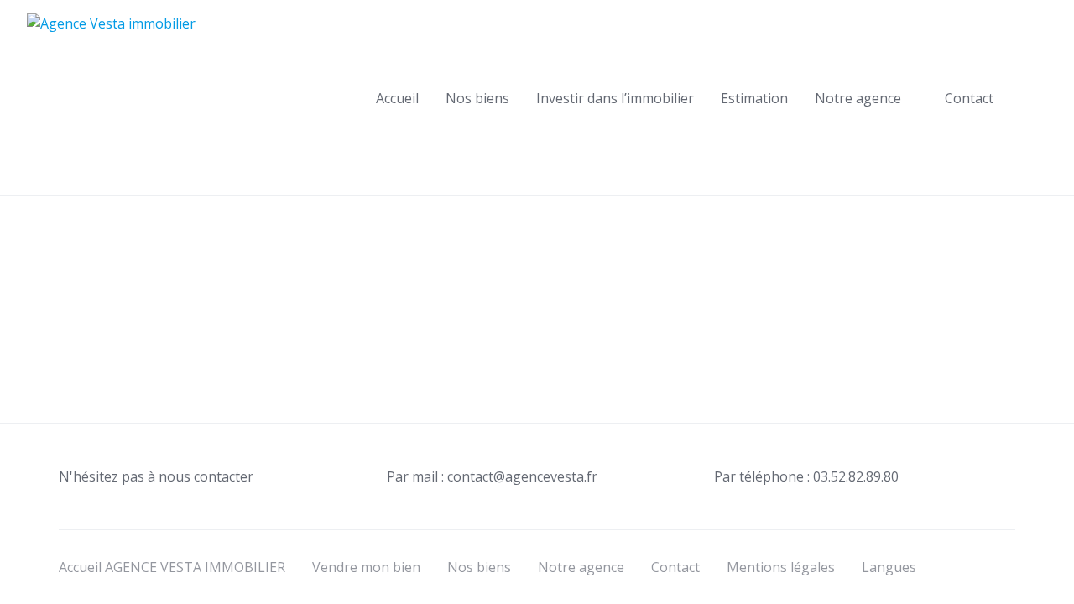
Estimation (754, 98)
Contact (969, 98)
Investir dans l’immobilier (615, 98)
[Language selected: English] (1032, 589)
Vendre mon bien (366, 567)
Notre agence (858, 98)
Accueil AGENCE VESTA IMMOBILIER (172, 567)
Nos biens (477, 98)
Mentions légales (781, 567)
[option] (1032, 591)
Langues (889, 567)
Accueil (397, 98)
